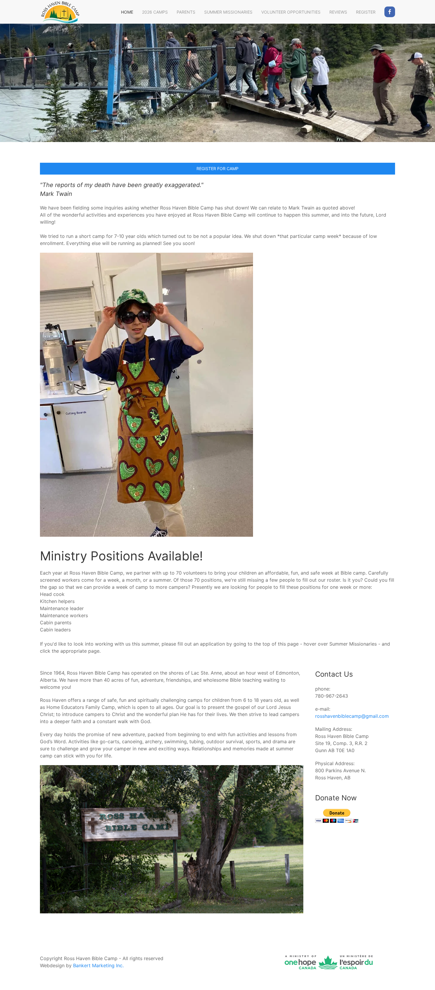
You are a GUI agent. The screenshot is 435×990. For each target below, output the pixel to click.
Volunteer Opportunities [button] (290, 11)
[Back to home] (60, 12)
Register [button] (366, 11)
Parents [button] (186, 11)
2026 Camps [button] (155, 11)
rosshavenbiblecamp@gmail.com (352, 716)
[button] (14, 83)
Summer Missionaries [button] (228, 11)
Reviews (338, 11)
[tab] (207, 131)
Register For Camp (217, 168)
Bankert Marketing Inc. (98, 965)
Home (127, 11)
